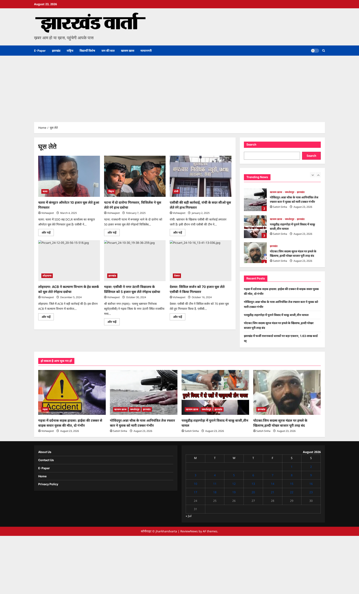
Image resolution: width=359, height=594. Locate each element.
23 (311, 492)
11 (214, 484)
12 (234, 484)
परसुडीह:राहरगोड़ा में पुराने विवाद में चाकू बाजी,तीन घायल (255, 224)
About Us (44, 452)
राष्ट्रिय (70, 50)
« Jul (189, 516)
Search (251, 144)
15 (291, 484)
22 (291, 492)
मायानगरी (146, 50)
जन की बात (108, 50)
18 (214, 492)
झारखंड (56, 50)
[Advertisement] (179, 87)
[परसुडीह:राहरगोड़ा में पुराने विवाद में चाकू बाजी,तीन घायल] (215, 392)
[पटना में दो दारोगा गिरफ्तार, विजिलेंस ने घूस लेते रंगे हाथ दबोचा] (135, 176)
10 (195, 484)
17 (195, 492)
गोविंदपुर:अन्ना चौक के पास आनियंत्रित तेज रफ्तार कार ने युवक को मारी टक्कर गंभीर (255, 197)
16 (311, 484)
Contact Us (46, 460)
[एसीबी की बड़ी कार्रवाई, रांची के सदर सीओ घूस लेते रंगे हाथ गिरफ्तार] (200, 176)
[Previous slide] (312, 174)
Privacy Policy (48, 484)
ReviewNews (189, 531)
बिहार (111, 191)
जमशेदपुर (290, 190)
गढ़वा (45, 409)
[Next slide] (318, 174)
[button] (323, 51)
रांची (176, 191)
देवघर (177, 275)
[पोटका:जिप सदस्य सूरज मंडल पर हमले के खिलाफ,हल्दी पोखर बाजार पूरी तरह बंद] (287, 392)
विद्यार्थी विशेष (87, 50)
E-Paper (40, 50)
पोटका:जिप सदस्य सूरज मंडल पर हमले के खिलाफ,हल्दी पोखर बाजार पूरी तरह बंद (255, 251)
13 (253, 484)
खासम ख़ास (127, 50)
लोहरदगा (47, 275)
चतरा (45, 191)
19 (234, 492)
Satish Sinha (280, 205)
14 (272, 484)
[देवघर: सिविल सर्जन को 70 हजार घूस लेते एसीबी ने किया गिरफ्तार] (200, 260)
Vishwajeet (47, 213)
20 (253, 492)
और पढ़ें (48, 233)
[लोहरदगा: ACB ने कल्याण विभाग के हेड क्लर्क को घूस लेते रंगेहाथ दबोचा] (69, 260)
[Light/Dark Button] (315, 51)
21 (272, 492)
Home (42, 476)
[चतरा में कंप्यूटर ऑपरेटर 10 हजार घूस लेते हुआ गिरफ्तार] (69, 176)
